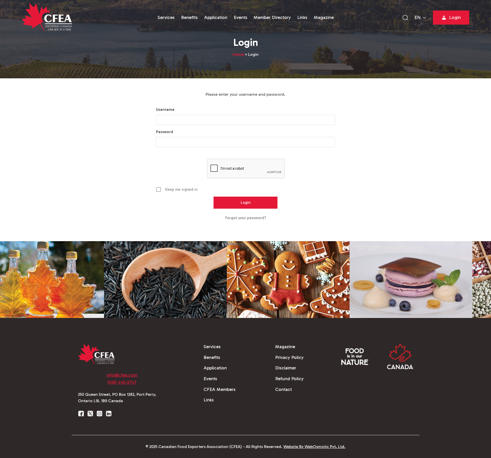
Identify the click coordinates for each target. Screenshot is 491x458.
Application (215, 17)
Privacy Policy (289, 357)
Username (165, 109)
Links (302, 17)
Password (164, 132)
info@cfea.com (122, 375)
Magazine (324, 17)
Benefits (189, 17)
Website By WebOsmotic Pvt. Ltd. (314, 446)
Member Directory (272, 17)
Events (240, 17)
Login (455, 17)
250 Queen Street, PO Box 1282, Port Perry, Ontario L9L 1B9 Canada (117, 397)
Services (166, 17)
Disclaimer (285, 368)
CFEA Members (220, 389)
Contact (283, 389)
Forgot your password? (245, 218)
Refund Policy (289, 378)
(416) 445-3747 (122, 382)
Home (238, 54)
